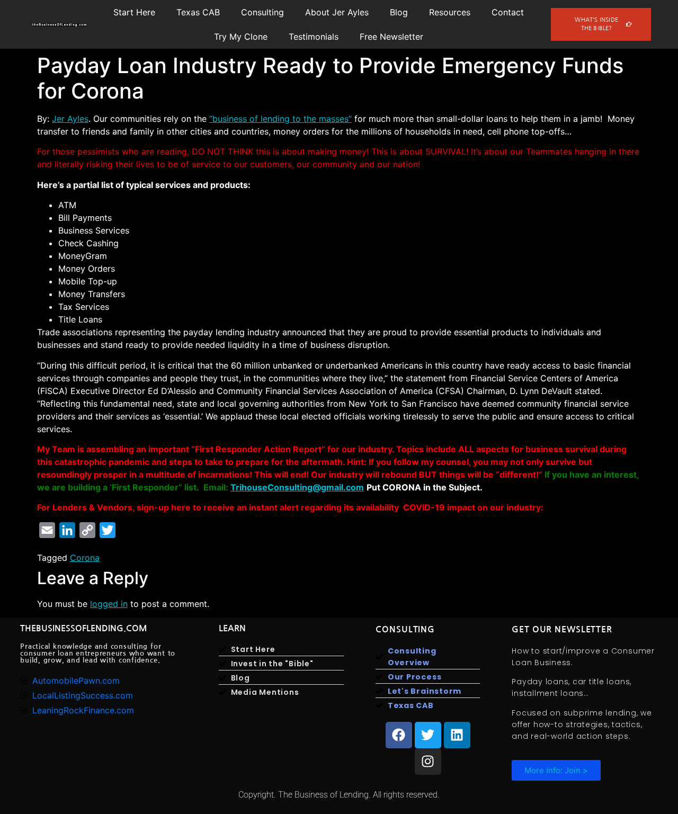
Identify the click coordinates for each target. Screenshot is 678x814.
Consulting (262, 12)
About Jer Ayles (337, 12)
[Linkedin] (457, 735)
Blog (399, 12)
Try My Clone (240, 36)
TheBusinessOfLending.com (83, 628)
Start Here (134, 12)
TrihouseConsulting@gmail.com (297, 487)
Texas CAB (198, 12)
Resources (449, 12)
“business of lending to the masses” (280, 118)
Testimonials (313, 36)
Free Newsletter (391, 36)
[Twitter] (428, 735)
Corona (85, 557)
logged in (109, 603)
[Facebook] (399, 735)
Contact (508, 12)
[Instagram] (428, 761)
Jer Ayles (70, 118)
